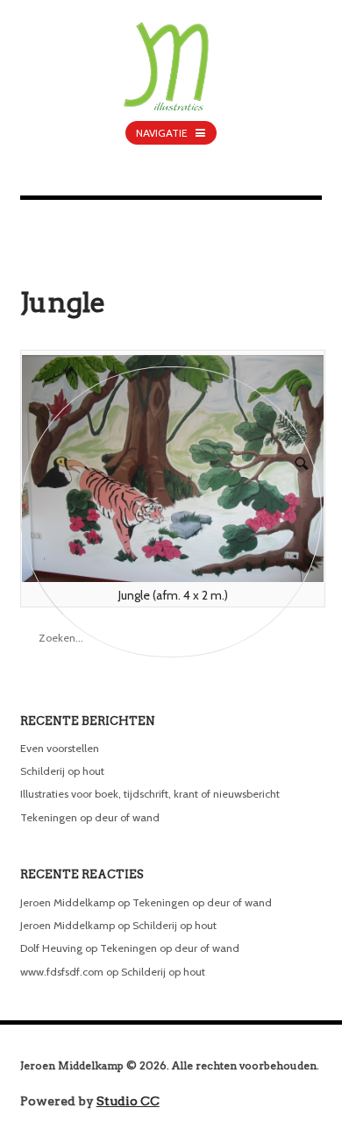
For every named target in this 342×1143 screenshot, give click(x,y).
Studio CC (128, 1101)
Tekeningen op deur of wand (90, 817)
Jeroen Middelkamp (67, 902)
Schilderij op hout (62, 770)
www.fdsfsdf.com (61, 971)
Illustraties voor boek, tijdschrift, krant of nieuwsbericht (150, 793)
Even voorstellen (59, 748)
